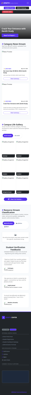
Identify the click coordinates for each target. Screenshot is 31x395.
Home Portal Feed (8, 336)
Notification (6, 351)
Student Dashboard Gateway (10, 342)
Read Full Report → (10, 35)
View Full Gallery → (16, 199)
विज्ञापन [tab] (7, 227)
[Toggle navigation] (28, 3)
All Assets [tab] (8, 135)
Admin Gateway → (22, 8)
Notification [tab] (9, 223)
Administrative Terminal (9, 344)
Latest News (6, 360)
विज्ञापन (5, 357)
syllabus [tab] (19, 223)
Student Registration (8, 339)
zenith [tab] (18, 135)
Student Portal (9, 8)
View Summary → (15, 78)
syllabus (5, 354)
